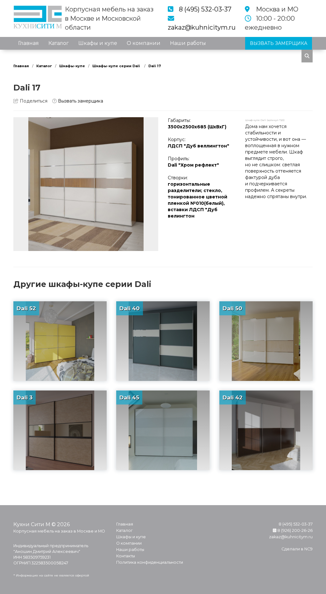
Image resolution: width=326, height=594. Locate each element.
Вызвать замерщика (80, 101)
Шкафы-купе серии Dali (116, 66)
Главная (28, 43)
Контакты (30, 56)
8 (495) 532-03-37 (205, 9)
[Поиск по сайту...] (307, 56)
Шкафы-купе (72, 66)
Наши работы (188, 43)
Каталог (58, 43)
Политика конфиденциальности (149, 562)
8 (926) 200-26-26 (294, 530)
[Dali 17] (85, 184)
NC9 (308, 549)
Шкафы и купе (97, 43)
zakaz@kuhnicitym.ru (202, 27)
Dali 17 (154, 66)
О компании (143, 43)
